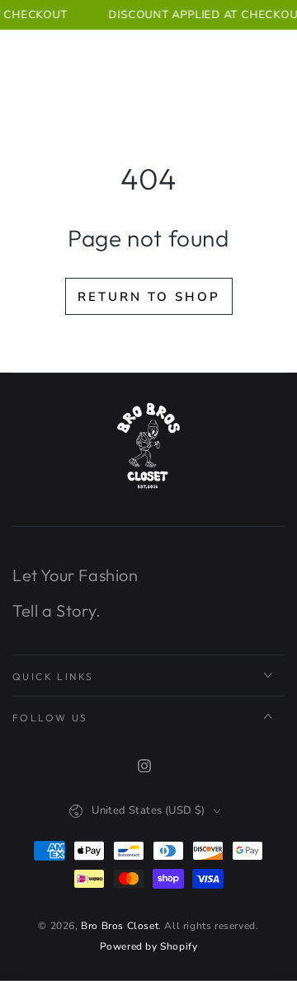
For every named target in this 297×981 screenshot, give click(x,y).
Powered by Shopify (149, 946)
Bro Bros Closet (119, 925)
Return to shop (149, 297)
